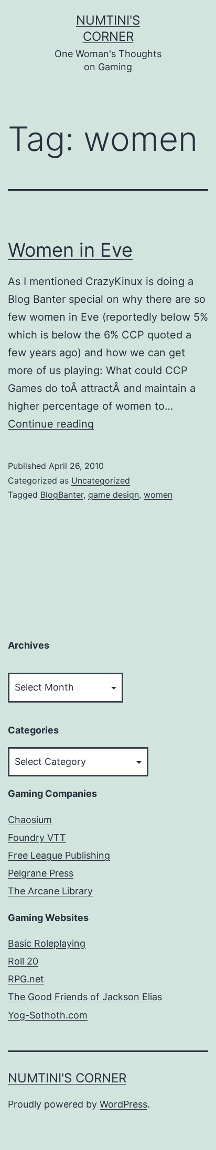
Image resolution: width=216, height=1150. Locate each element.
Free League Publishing (59, 855)
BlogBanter (61, 494)
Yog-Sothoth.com (48, 1015)
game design (113, 494)
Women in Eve (70, 249)
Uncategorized (100, 480)
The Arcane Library (50, 890)
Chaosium (30, 819)
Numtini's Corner (67, 1078)
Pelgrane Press (40, 873)
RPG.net (26, 978)
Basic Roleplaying (46, 943)
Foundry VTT (37, 837)
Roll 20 (23, 961)
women (158, 494)
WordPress (123, 1104)
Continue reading (51, 424)
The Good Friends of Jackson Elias (85, 996)
